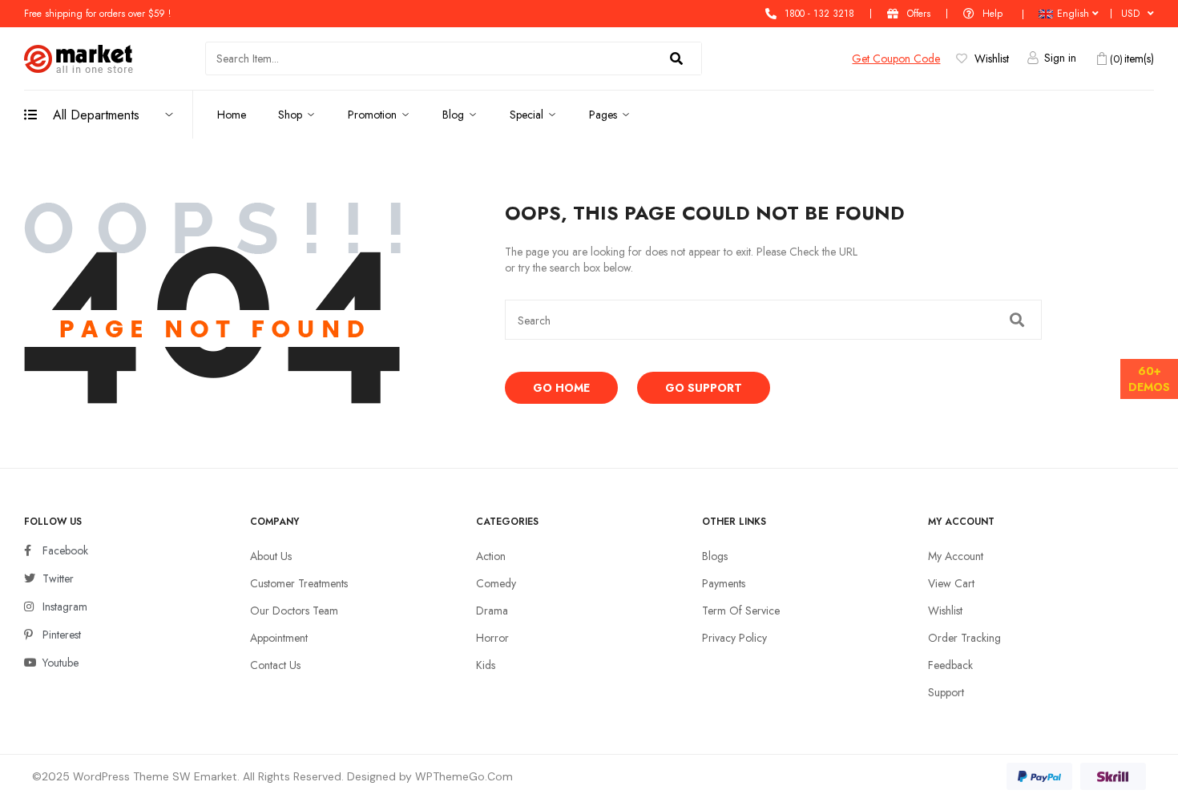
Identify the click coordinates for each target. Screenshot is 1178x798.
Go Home (561, 388)
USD (1130, 13)
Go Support (703, 388)
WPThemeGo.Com (464, 776)
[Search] (676, 58)
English (1073, 13)
